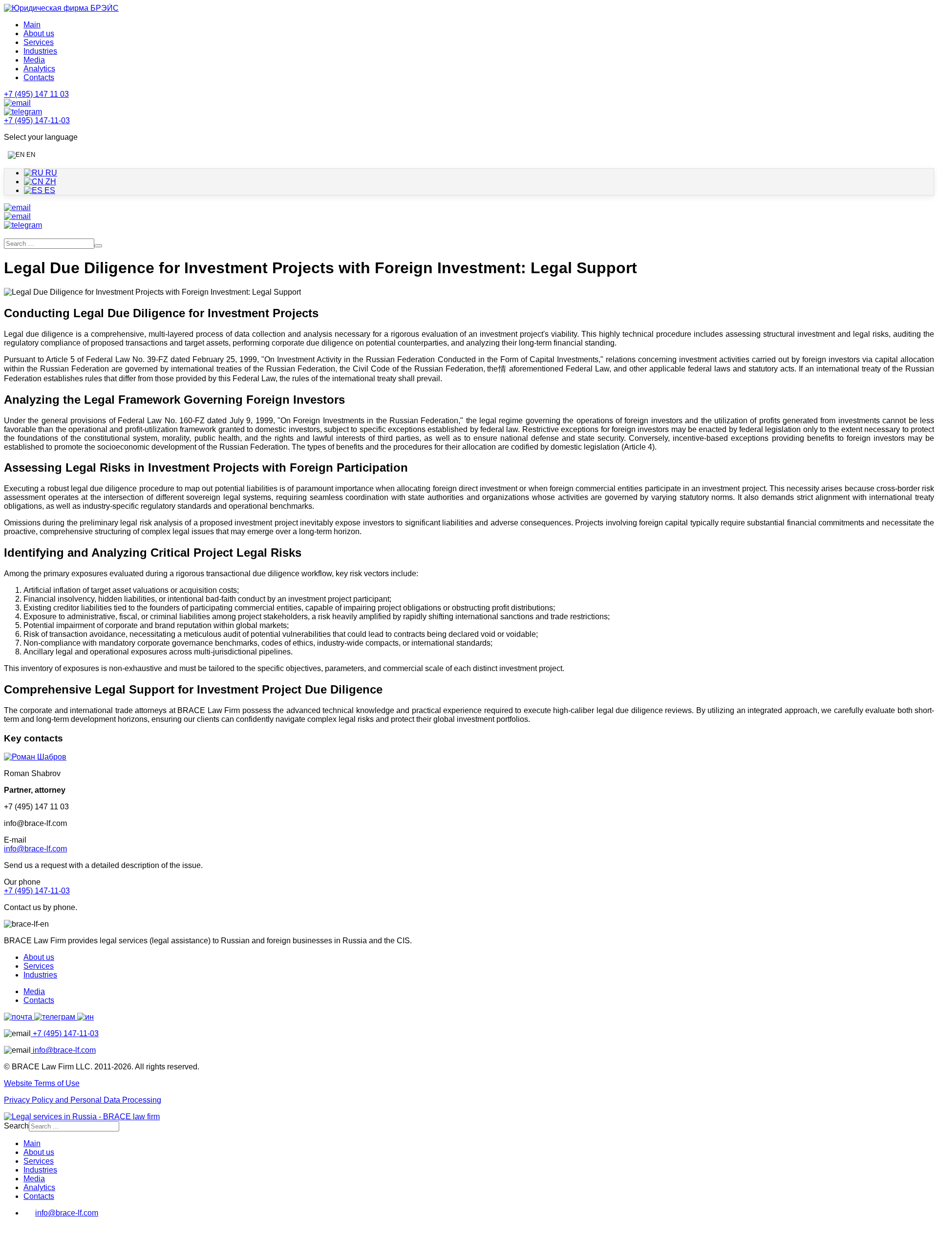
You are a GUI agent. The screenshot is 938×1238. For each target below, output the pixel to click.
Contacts (38, 77)
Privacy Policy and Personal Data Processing (82, 1100)
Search (16, 1126)
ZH (49, 181)
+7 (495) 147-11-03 (37, 891)
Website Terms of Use (42, 1083)
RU (50, 173)
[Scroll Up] (9, 1229)
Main (32, 25)
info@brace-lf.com (35, 849)
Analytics (39, 69)
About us (38, 33)
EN (29, 154)
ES (49, 190)
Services (38, 42)
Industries (40, 51)
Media (34, 60)
